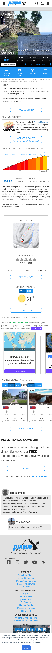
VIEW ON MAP (26, 428)
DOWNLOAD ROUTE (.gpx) (32, 154)
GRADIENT (8, 181)
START (30, 385)
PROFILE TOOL (10, 154)
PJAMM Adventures (26, 583)
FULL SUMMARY (26, 109)
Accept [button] (26, 648)
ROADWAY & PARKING (20, 180)
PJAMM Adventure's (19, 322)
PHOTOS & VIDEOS (6, 74)
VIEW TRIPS (20, 371)
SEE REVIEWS (26, 276)
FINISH (38, 385)
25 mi (11, 385)
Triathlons (26, 586)
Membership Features (26, 581)
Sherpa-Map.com (41, 122)
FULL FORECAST (26, 310)
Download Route (19, 74)
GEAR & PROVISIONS (32, 180)
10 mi (5, 385)
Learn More (36, 328)
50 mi (18, 385)
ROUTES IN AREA (32, 74)
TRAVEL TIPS (44, 181)
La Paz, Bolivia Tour (26, 578)
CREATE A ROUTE (26, 139)
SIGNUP (26, 468)
